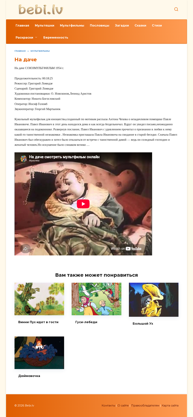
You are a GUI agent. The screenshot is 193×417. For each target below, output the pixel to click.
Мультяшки (44, 25)
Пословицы (99, 25)
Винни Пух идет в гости (38, 322)
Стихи (157, 25)
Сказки (140, 25)
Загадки (122, 25)
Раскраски (24, 37)
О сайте (123, 405)
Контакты (108, 405)
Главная (22, 25)
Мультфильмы (72, 25)
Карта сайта (170, 405)
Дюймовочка (29, 376)
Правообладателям (145, 405)
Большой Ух (143, 323)
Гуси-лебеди (86, 322)
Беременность (55, 37)
